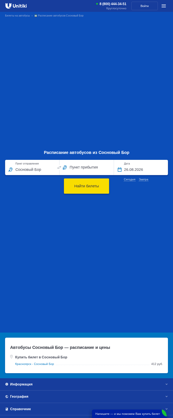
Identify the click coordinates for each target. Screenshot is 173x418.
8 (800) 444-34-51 (113, 4)
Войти (145, 6)
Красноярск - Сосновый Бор (34, 364)
